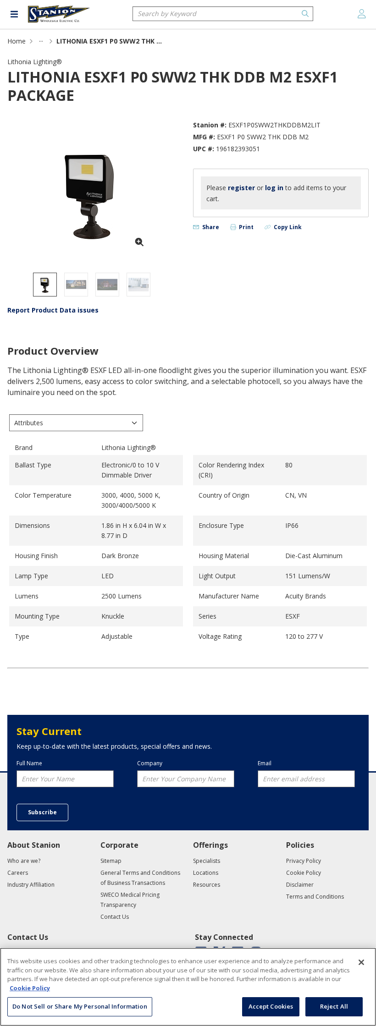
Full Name (29, 763)
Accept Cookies (271, 1006)
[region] (188, 987)
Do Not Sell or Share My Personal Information (79, 1006)
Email (264, 763)
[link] (41, 41)
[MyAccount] (362, 14)
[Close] (361, 962)
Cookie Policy (30, 988)
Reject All (334, 1006)
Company (149, 763)
